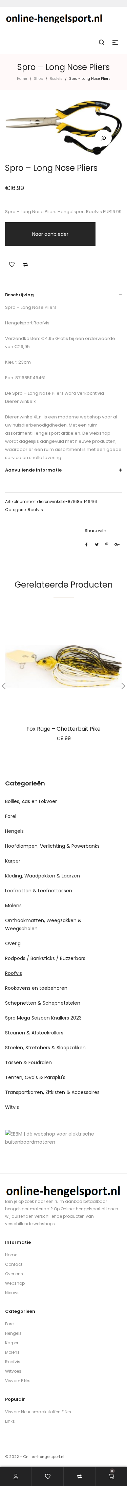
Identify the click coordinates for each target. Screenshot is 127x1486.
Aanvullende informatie (33, 470)
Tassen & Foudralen (28, 1062)
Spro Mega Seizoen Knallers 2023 (43, 1017)
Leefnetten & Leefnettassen (38, 890)
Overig (13, 943)
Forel (10, 816)
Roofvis (56, 78)
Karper (12, 861)
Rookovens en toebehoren (36, 988)
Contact (13, 1264)
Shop (38, 78)
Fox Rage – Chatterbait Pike (63, 729)
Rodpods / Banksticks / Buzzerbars (45, 958)
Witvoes (13, 1371)
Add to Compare (25, 264)
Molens (13, 905)
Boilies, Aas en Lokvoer (31, 801)
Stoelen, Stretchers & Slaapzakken (45, 1047)
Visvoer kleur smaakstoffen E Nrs (38, 1412)
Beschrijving (19, 295)
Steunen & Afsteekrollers (34, 1032)
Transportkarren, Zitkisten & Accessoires (52, 1092)
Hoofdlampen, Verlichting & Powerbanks (52, 846)
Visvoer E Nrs (17, 1381)
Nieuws (12, 1293)
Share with (95, 530)
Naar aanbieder (50, 234)
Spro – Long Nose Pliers (37, 393)
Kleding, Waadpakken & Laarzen (42, 875)
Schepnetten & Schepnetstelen (42, 1003)
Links (10, 1421)
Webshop (15, 1283)
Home (22, 78)
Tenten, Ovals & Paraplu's (35, 1077)
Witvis (12, 1107)
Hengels (14, 831)
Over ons (14, 1274)
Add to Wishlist (12, 264)
